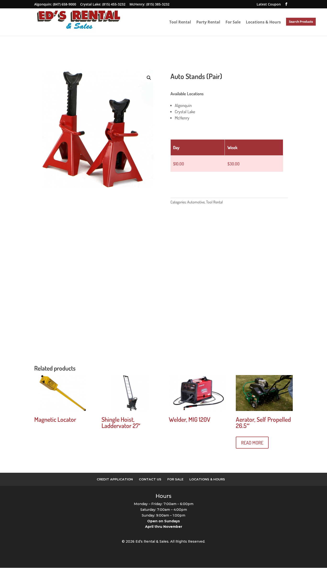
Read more (252, 442)
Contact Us (150, 479)
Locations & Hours (263, 22)
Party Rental (208, 22)
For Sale (233, 22)
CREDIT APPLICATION (115, 479)
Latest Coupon (269, 4)
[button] (149, 77)
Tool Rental (180, 22)
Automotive (196, 202)
